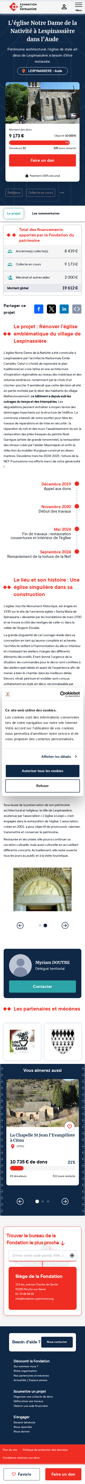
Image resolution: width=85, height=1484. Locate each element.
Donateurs (17, 148)
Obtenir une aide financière (31, 1406)
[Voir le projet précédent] (20, 1201)
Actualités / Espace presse (30, 1380)
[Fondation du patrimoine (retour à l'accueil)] (22, 7)
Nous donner (22, 1431)
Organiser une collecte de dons (33, 1396)
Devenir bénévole (24, 1422)
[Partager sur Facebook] (38, 309)
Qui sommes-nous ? (26, 1366)
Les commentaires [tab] (46, 213)
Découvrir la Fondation (32, 1361)
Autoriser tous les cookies (42, 771)
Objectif (65, 135)
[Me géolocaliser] (72, 1255)
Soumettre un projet (30, 1391)
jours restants (64, 148)
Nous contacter (57, 1342)
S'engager (21, 1417)
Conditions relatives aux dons (21, 1457)
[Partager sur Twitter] (51, 309)
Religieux (13, 193)
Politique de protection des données (45, 1449)
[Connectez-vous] (64, 6)
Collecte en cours (40, 193)
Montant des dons (20, 129)
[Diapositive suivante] (65, 925)
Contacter (42, 986)
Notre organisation (25, 1370)
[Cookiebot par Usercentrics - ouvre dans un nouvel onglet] (60, 694)
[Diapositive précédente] (20, 925)
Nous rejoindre (23, 1427)
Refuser (42, 786)
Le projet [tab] (14, 213)
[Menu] (78, 4)
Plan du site (10, 1449)
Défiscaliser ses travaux (28, 1401)
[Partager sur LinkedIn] (64, 309)
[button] (40, 925)
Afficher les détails (56, 757)
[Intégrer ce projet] (76, 309)
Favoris (24, 1474)
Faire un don (42, 160)
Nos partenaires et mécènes (31, 1375)
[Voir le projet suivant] (65, 1201)
